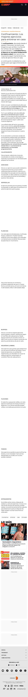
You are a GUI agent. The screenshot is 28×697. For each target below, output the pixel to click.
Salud (22, 27)
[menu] (26, 4)
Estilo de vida (16, 27)
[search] (22, 4)
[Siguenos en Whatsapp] (25, 671)
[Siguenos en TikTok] (7, 671)
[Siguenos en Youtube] (3, 671)
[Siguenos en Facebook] (16, 671)
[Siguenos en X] (21, 671)
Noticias (10, 27)
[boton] (20, 650)
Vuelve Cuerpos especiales (7, 1)
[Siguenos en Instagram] (12, 671)
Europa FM (3, 27)
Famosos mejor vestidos (7, 1)
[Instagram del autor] (10, 89)
